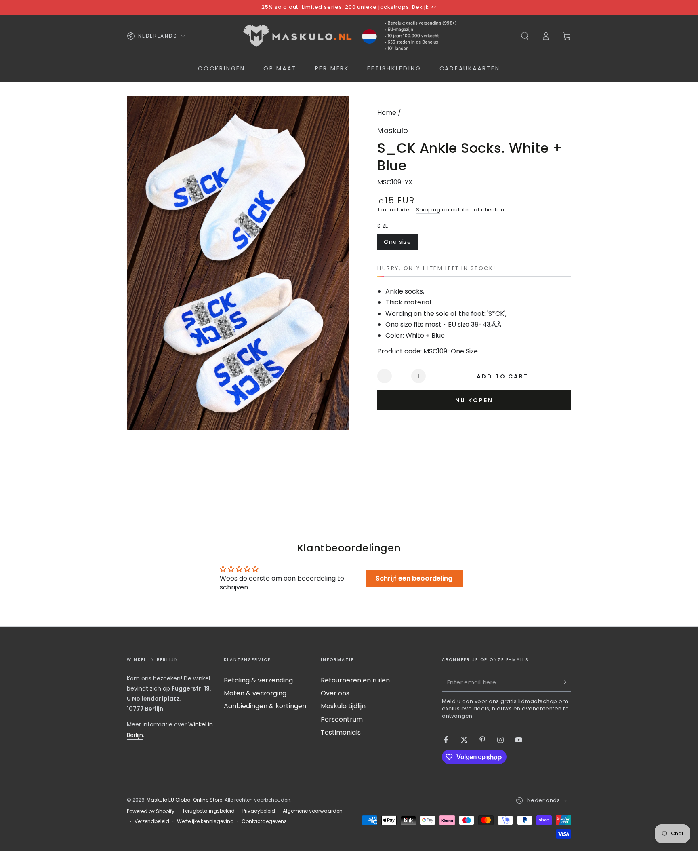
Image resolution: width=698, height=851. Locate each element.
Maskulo (392, 130)
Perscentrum (342, 719)
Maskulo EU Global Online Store (184, 799)
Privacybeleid (258, 811)
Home (386, 112)
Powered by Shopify (150, 811)
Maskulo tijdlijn (343, 706)
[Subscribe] (566, 682)
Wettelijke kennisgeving (205, 821)
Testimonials (341, 732)
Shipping (428, 209)
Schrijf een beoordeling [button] (414, 578)
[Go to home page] (349, 36)
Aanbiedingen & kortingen (265, 706)
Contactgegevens (264, 821)
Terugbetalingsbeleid (208, 811)
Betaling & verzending (258, 680)
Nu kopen (474, 400)
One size (400, 244)
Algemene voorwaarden (313, 811)
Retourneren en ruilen (355, 680)
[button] (524, 36)
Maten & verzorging (255, 693)
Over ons (335, 693)
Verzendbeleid (152, 821)
